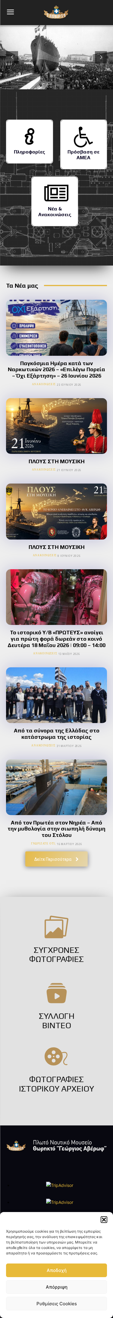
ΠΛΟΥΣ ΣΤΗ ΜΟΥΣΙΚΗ (57, 461)
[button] (104, 1220)
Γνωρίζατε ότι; (43, 843)
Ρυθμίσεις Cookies (56, 1303)
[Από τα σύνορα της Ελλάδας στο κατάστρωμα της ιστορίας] (56, 695)
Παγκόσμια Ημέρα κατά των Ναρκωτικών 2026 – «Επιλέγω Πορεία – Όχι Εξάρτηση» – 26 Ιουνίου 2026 (56, 369)
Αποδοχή (57, 1270)
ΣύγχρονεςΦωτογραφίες (56, 954)
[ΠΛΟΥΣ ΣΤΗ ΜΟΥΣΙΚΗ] (56, 426)
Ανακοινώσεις (44, 384)
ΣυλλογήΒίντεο (56, 1020)
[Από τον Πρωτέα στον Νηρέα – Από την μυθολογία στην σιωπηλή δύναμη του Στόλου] (56, 787)
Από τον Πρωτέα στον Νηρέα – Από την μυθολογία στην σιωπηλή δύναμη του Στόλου (56, 828)
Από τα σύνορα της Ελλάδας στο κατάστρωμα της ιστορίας (56, 733)
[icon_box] (29, 141)
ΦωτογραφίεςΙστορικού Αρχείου (56, 1083)
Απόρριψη (56, 1287)
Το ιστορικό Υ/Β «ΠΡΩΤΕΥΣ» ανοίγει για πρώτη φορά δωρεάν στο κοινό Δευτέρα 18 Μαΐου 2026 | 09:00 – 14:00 (56, 638)
